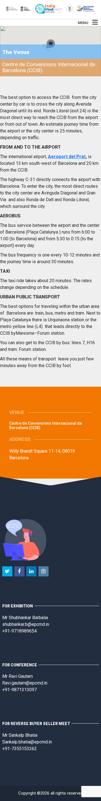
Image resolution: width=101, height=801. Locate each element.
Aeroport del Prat (67, 156)
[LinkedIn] (31, 571)
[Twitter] (7, 571)
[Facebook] (19, 571)
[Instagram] (43, 571)
